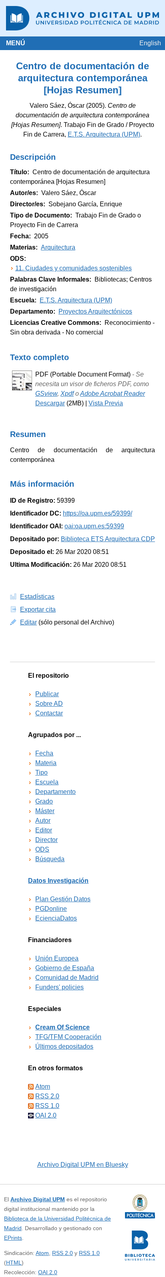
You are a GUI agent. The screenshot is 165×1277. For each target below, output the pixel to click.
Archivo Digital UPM (37, 1199)
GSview (46, 393)
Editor (43, 830)
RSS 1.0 (47, 1105)
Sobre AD (49, 703)
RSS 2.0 (47, 1096)
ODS (42, 849)
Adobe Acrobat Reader (112, 393)
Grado (44, 801)
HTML (14, 1262)
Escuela (46, 782)
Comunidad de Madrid (67, 977)
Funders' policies (59, 987)
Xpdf (67, 393)
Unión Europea (56, 958)
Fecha (44, 753)
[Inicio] (82, 18)
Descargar (50, 403)
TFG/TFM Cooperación (68, 1036)
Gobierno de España (64, 968)
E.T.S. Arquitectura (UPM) (104, 134)
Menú (15, 43)
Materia (45, 762)
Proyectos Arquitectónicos (95, 311)
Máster (44, 811)
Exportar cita (38, 609)
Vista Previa (106, 403)
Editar (28, 622)
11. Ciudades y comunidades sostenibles (73, 268)
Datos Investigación (58, 880)
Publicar (47, 694)
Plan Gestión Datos (63, 899)
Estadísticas (37, 596)
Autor (42, 820)
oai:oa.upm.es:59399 (94, 526)
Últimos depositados (64, 1046)
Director (46, 839)
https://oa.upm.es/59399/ (97, 513)
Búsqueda (49, 859)
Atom (42, 1086)
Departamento (55, 791)
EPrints (13, 1238)
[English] (150, 43)
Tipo (41, 772)
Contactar (49, 713)
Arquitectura (58, 247)
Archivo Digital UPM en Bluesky (82, 1164)
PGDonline (51, 908)
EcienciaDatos (56, 918)
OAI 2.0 (45, 1115)
